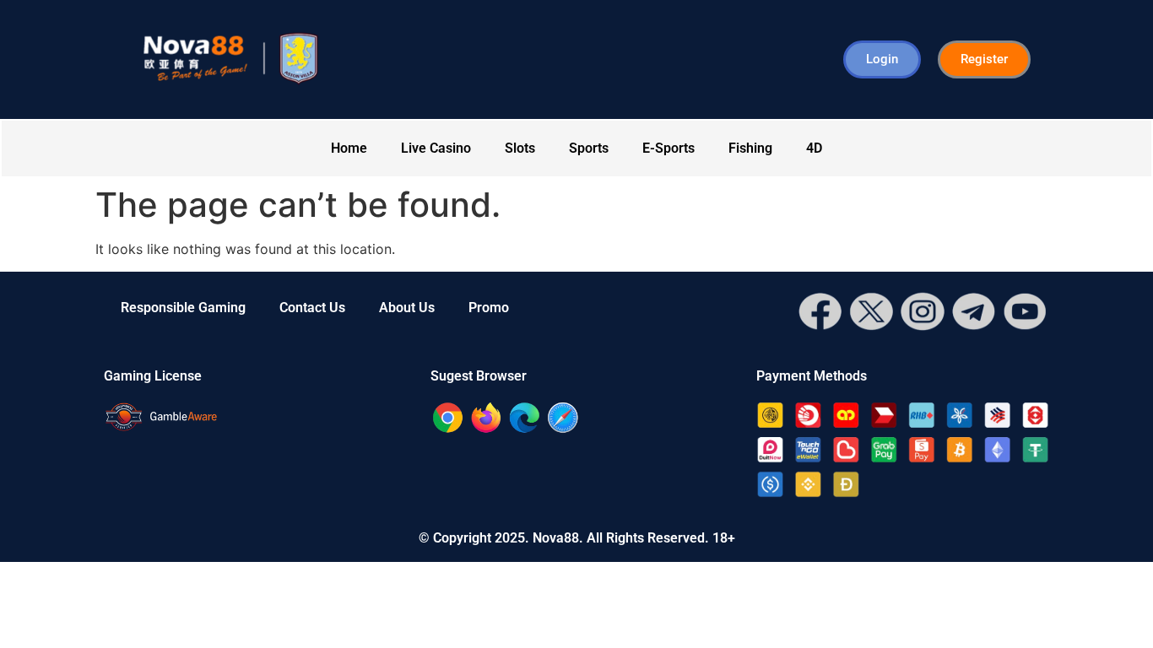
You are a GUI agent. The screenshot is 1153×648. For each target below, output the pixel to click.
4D (814, 148)
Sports (589, 148)
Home (349, 148)
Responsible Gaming (183, 308)
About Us (407, 308)
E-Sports (668, 148)
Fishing (750, 148)
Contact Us (312, 308)
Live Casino (436, 148)
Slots (520, 148)
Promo (488, 308)
